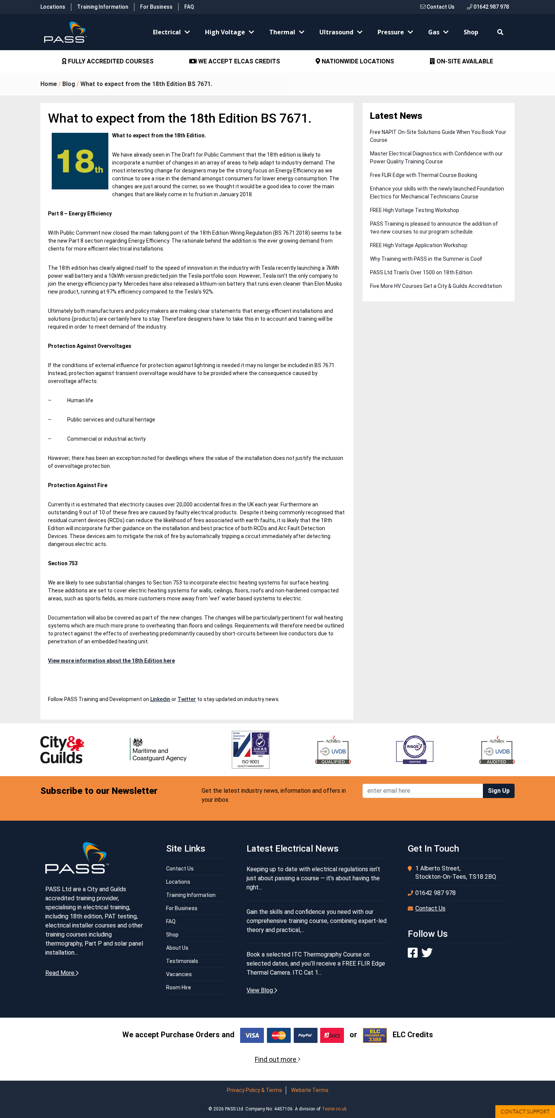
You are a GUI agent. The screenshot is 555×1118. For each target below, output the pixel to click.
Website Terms (309, 1090)
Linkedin (160, 699)
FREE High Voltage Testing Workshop (414, 210)
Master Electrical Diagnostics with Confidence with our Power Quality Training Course (436, 158)
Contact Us (440, 7)
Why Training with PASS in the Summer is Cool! (426, 259)
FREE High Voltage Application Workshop (418, 245)
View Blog (260, 990)
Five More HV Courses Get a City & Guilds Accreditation (436, 286)
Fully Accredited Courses (110, 61)
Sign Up (499, 790)
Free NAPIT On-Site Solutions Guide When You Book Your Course (438, 136)
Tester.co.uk (334, 1109)
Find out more (276, 1059)
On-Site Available (464, 61)
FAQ (189, 7)
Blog (68, 84)
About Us (177, 948)
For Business (156, 7)
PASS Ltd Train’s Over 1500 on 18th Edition (421, 272)
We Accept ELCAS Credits (238, 61)
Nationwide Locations (357, 61)
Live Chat (525, 1111)
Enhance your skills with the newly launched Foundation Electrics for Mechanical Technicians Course (437, 193)
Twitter (186, 699)
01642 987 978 (490, 7)
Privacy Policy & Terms (254, 1090)
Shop (471, 32)
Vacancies (179, 974)
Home (48, 84)
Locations (52, 7)
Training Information (102, 7)
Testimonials (182, 961)
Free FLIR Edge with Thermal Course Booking (423, 175)
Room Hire (178, 987)
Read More (60, 973)
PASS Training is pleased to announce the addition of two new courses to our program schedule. (434, 228)
